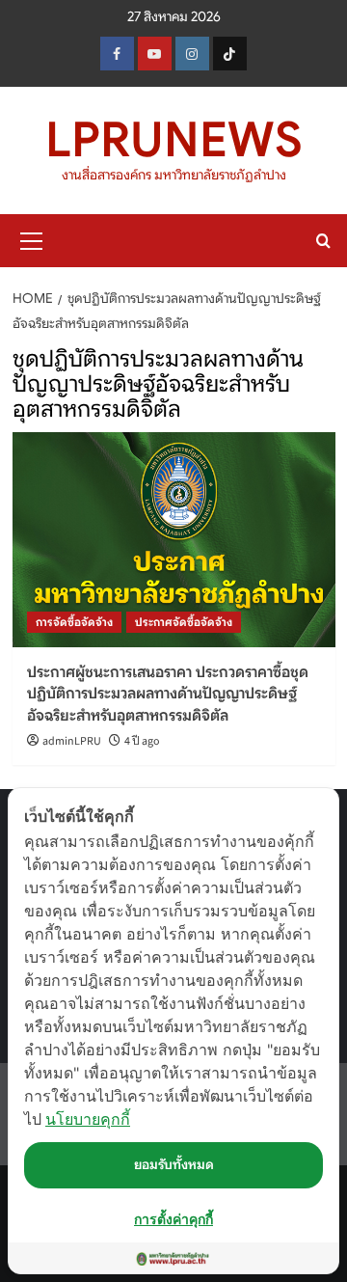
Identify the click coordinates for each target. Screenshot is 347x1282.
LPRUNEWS (174, 140)
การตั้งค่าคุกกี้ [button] (173, 1219)
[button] (32, 238)
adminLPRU (71, 741)
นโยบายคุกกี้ (87, 1119)
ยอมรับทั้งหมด (174, 1164)
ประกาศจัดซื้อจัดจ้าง (183, 621)
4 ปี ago (142, 741)
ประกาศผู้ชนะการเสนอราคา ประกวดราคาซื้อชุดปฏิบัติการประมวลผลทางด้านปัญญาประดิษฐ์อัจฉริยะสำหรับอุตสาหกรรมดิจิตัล (167, 694)
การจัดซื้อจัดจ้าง (74, 621)
